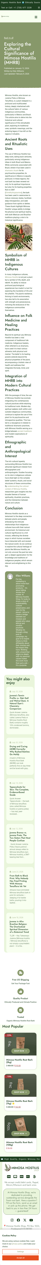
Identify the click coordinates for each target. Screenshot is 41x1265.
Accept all (20, 1258)
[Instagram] (12, 1220)
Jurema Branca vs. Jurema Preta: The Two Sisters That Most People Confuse (20, 836)
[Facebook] (18, 1220)
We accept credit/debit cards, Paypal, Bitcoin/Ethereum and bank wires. (21, 1184)
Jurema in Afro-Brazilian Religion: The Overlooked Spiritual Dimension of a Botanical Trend (19, 927)
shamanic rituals (11, 170)
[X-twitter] (25, 1220)
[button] (36, 17)
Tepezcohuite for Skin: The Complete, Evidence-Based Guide (19, 790)
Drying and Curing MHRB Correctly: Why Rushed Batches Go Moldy (20, 750)
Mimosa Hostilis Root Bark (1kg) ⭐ (19, 1102)
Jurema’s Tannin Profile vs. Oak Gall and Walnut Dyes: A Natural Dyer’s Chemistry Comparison (19, 702)
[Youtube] (31, 1220)
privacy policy (17, 1244)
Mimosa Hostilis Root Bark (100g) (19, 1143)
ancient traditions (25, 431)
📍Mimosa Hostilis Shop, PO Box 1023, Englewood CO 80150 (21, 1227)
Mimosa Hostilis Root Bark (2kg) (19, 1061)
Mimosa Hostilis (11, 277)
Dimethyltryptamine (13, 192)
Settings (20, 1252)
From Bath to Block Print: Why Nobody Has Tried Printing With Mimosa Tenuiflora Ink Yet (19, 881)
